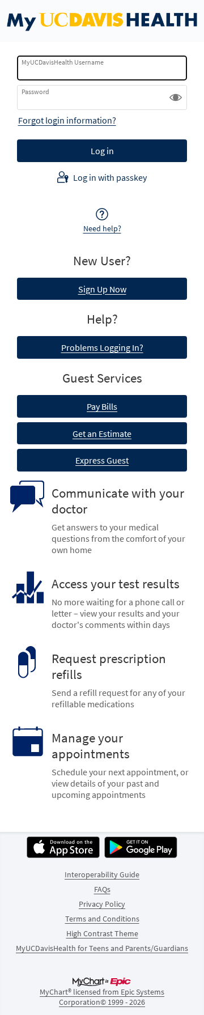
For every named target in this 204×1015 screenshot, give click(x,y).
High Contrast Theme (102, 933)
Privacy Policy (102, 904)
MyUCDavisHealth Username (63, 62)
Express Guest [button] (102, 460)
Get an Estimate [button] (102, 433)
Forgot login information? (67, 120)
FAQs (102, 889)
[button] (176, 97)
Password (35, 91)
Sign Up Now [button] (102, 289)
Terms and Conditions (102, 919)
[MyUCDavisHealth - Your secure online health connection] (102, 21)
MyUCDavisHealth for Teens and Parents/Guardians (102, 948)
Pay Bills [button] (102, 406)
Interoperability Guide (102, 874)
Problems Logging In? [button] (102, 347)
